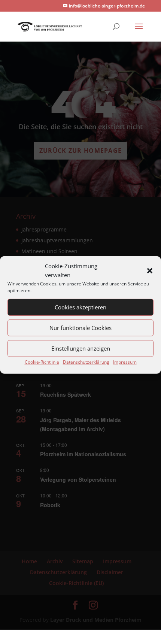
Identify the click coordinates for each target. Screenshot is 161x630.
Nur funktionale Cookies (80, 327)
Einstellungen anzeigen (80, 348)
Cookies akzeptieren (80, 307)
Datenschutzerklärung (86, 361)
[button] (150, 271)
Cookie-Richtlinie (42, 361)
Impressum (125, 361)
